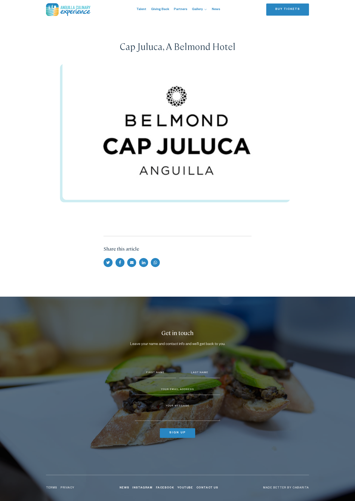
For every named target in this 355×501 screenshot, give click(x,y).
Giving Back (160, 9)
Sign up (177, 433)
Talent (141, 9)
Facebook (165, 488)
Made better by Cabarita (286, 488)
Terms (51, 488)
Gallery (197, 9)
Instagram (142, 488)
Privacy (67, 488)
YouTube (185, 488)
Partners (180, 9)
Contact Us (207, 488)
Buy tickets (287, 9)
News (216, 9)
